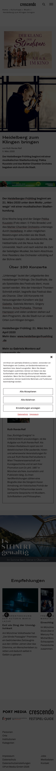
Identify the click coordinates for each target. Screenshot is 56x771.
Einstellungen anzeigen (28, 408)
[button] (51, 356)
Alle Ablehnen (28, 400)
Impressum (34, 414)
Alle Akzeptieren (28, 391)
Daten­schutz (23, 414)
